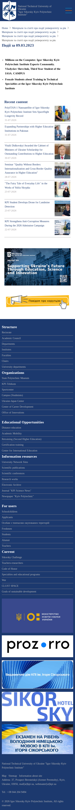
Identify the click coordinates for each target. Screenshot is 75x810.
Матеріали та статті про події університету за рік (39, 28)
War (4, 580)
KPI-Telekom (9, 384)
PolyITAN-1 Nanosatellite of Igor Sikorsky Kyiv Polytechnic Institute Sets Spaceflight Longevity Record (27, 111)
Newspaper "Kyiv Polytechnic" (18, 496)
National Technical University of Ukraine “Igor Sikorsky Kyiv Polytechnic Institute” (35, 10)
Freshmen (7, 528)
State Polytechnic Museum (15, 378)
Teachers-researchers (12, 563)
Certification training (12, 444)
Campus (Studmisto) (12, 395)
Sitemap (13, 775)
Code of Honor (9, 568)
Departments (8, 344)
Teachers (6, 545)
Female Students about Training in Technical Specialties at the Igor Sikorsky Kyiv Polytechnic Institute (34, 84)
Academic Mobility (12, 433)
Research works (10, 479)
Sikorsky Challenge (12, 557)
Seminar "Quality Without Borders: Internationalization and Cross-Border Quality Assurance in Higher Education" (28, 168)
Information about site (30, 775)
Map (4, 775)
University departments (14, 366)
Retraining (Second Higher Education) (22, 439)
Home (5, 28)
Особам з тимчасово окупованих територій (25, 523)
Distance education (11, 427)
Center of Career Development (17, 406)
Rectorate (6, 332)
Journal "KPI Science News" (16, 490)
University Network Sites (15, 462)
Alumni (6, 540)
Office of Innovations (13, 412)
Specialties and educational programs (21, 574)
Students (6, 534)
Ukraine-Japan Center (13, 401)
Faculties (6, 355)
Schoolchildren (9, 511)
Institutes (6, 349)
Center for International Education (19, 450)
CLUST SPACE (10, 586)
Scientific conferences (13, 473)
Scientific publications (13, 467)
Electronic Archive (11, 484)
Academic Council (11, 338)
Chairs (5, 361)
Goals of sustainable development (19, 591)
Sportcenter (8, 389)
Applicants (7, 517)
